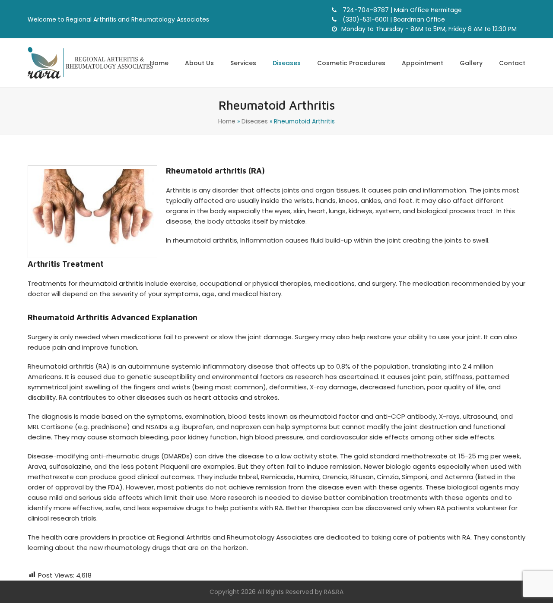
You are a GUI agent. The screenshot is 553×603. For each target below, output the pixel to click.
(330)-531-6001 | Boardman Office (393, 19)
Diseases (255, 121)
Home (226, 121)
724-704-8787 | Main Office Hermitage (401, 10)
